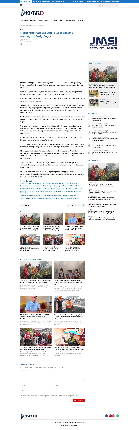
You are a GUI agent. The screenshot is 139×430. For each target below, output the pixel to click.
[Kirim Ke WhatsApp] (83, 205)
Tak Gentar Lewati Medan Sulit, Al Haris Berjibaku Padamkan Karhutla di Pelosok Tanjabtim (49, 183)
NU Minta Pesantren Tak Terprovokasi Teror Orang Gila (104, 126)
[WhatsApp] (117, 416)
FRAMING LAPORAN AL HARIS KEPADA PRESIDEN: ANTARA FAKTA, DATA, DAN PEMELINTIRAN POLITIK (51, 188)
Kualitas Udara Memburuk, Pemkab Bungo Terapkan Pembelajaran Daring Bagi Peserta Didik (49, 186)
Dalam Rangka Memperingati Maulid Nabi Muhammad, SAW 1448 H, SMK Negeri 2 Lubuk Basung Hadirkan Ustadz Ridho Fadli (108, 102)
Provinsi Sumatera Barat (67, 20)
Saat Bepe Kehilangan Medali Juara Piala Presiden (105, 153)
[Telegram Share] (79, 205)
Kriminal (54, 20)
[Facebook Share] (68, 205)
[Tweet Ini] (72, 205)
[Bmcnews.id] (32, 13)
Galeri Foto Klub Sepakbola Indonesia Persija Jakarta (104, 133)
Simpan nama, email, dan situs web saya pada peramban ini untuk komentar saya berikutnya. (50, 396)
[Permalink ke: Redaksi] (21, 40)
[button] (117, 4)
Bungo (22, 29)
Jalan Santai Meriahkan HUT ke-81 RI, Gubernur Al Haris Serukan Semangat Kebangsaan (48, 195)
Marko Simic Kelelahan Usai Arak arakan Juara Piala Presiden (105, 139)
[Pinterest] (110, 416)
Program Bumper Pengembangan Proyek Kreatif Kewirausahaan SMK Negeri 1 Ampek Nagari (102, 218)
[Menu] (21, 5)
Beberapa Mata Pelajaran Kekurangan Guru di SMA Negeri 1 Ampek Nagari (102, 205)
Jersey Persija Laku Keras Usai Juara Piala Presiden (104, 146)
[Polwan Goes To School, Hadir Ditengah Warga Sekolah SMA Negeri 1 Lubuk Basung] (94, 93)
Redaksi (26, 40)
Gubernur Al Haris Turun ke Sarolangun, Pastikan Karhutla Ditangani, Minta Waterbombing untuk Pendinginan (50, 192)
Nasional (33, 20)
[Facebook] (106, 416)
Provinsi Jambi (43, 20)
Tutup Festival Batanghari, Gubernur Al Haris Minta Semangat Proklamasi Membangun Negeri (49, 198)
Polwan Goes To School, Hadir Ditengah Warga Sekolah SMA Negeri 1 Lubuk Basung (83, 1)
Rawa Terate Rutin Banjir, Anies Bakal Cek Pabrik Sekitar (105, 119)
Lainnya (80, 20)
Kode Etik (58, 422)
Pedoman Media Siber (77, 422)
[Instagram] (113, 416)
